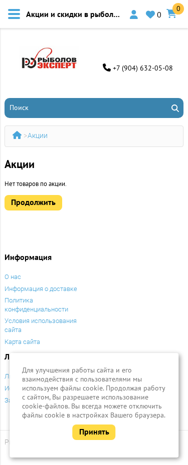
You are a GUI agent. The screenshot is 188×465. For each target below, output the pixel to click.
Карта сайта (22, 342)
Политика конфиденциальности (36, 304)
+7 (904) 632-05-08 (143, 68)
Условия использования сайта (41, 325)
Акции (38, 136)
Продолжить (33, 202)
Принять (94, 431)
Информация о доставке (41, 288)
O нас (13, 276)
